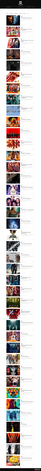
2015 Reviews (11, 13)
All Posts (7, 13)
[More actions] (33, 16)
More (28, 13)
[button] (34, 7)
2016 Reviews (16, 13)
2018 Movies (24, 13)
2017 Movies (20, 13)
